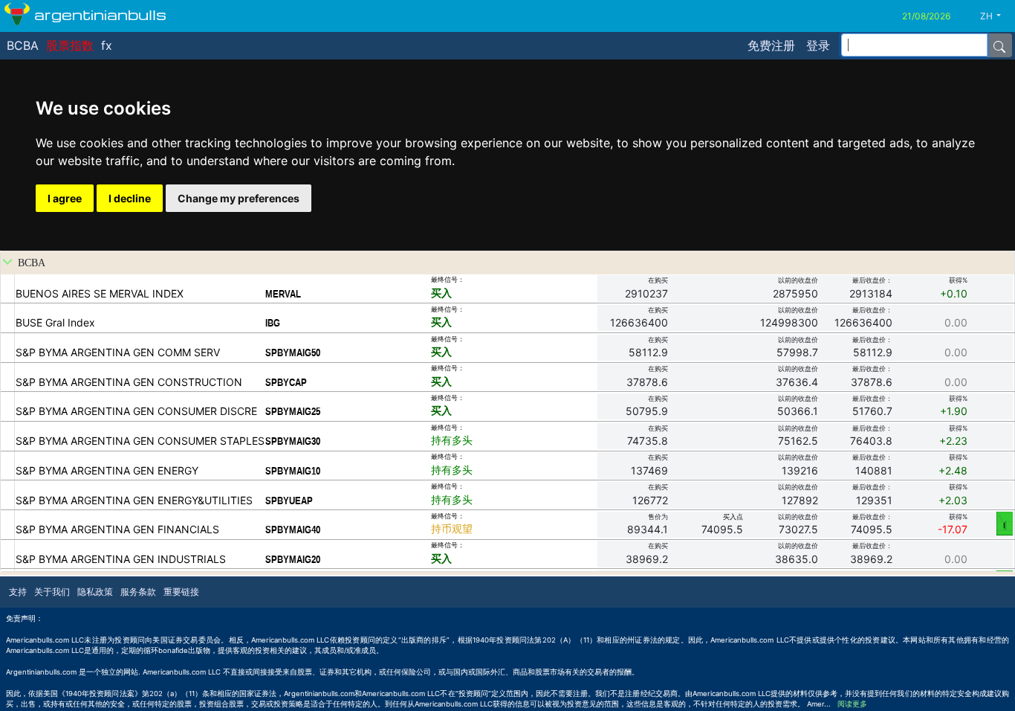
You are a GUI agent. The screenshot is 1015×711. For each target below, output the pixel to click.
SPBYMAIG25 (292, 411)
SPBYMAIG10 (292, 471)
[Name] (999, 45)
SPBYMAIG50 (292, 352)
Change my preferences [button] (238, 198)
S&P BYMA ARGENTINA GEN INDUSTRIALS (121, 559)
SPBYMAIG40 (292, 529)
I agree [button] (65, 198)
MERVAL (283, 294)
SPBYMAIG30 (292, 441)
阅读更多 (852, 704)
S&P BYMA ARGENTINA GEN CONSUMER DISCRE (136, 411)
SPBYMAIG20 (292, 559)
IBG (272, 323)
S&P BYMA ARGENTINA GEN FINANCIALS (117, 529)
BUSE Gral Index (55, 322)
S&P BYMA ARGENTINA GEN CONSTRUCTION (129, 382)
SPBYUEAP (289, 500)
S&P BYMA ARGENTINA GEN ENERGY (107, 470)
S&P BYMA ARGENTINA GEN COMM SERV (118, 352)
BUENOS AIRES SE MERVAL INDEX (100, 293)
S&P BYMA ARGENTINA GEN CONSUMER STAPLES (140, 440)
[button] (996, 16)
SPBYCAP (286, 382)
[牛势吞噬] (1004, 523)
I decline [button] (129, 198)
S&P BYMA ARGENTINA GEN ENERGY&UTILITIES (134, 500)
